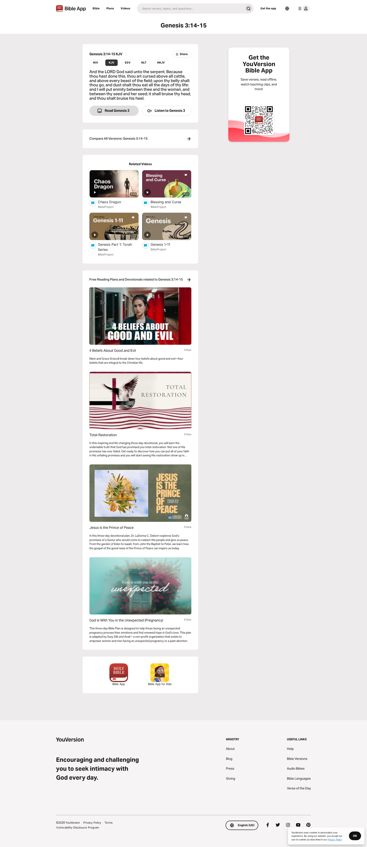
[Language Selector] (287, 8)
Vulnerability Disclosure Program (77, 827)
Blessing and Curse (170, 202)
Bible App (118, 684)
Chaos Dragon (114, 202)
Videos (125, 8)
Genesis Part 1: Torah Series (115, 247)
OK (355, 835)
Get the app (268, 8)
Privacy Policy (92, 822)
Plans (110, 8)
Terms (108, 822)
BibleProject (106, 207)
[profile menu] (303, 8)
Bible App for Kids (160, 684)
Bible (96, 8)
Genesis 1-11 (165, 244)
